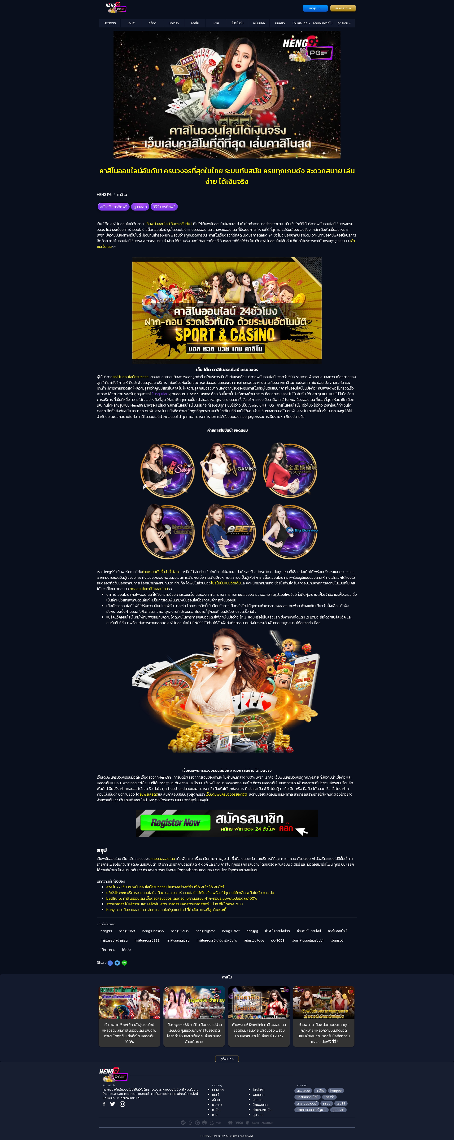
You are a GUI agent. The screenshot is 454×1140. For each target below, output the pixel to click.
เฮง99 (341, 1103)
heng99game (205, 931)
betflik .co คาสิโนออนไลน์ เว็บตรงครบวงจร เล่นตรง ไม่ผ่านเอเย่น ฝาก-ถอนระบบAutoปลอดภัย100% (181, 898)
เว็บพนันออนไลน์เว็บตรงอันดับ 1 (168, 224)
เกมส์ (131, 23)
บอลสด (280, 23)
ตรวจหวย (303, 1090)
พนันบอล (259, 23)
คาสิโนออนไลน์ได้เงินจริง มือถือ (217, 940)
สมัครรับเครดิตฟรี (113, 207)
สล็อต (152, 23)
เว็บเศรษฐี (337, 940)
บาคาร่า (174, 23)
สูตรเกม (343, 23)
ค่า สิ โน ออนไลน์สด (277, 931)
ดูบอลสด (140, 207)
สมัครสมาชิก (343, 8)
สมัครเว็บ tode (254, 940)
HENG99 (110, 23)
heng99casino (153, 931)
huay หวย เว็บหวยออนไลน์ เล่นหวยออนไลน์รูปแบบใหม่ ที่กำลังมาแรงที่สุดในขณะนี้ (166, 909)
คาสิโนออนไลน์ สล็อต (114, 940)
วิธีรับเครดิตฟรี (164, 207)
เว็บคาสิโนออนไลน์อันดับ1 (307, 940)
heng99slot (231, 931)
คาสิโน (195, 23)
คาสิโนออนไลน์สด (178, 940)
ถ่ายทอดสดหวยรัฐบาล (311, 1109)
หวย (216, 23)
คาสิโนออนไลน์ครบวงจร (131, 377)
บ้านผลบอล (300, 23)
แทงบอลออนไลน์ (163, 858)
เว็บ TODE (277, 940)
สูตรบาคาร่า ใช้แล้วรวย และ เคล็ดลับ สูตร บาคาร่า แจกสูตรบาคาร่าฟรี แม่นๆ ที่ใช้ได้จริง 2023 (174, 904)
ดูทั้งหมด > (227, 1059)
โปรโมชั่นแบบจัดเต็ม (226, 583)
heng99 (106, 931)
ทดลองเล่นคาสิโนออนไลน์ (149, 589)
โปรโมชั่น (238, 23)
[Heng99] (200, 8)
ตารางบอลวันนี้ (307, 1103)
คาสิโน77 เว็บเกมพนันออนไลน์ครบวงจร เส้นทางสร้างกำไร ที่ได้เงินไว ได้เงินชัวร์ (165, 887)
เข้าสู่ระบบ (315, 8)
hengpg (252, 931)
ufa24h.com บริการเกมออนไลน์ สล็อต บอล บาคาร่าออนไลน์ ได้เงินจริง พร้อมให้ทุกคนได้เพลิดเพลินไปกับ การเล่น (190, 892)
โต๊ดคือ (126, 949)
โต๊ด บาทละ (107, 949)
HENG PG (104, 194)
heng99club (180, 931)
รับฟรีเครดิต (149, 794)
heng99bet (127, 931)
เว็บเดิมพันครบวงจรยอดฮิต (227, 794)
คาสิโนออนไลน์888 (147, 940)
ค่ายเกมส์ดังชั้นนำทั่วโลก (160, 571)
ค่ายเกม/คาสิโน (322, 23)
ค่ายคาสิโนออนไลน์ (309, 931)
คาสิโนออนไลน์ (337, 931)
